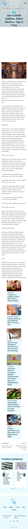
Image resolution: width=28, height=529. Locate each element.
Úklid (14, 12)
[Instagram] (17, 521)
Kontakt (14, 509)
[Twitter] (14, 521)
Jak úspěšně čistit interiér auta (20, 476)
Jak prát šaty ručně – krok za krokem (7, 445)
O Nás (17, 507)
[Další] (24, 474)
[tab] (11, 488)
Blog (23, 507)
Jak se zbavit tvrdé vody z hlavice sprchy (21, 446)
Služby (11, 507)
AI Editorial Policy (14, 527)
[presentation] (7, 466)
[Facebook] (10, 521)
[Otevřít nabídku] (24, 3)
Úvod (5, 507)
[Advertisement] (14, 46)
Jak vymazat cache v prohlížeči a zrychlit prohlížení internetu (7, 478)
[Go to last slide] (4, 474)
